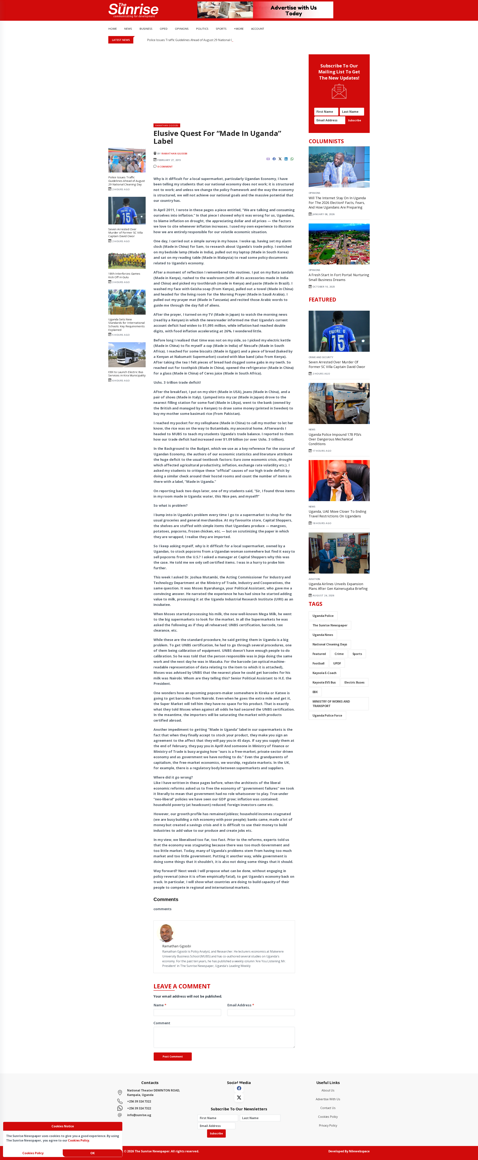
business (145, 28)
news (128, 28)
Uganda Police (323, 616)
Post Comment (173, 1056)
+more (239, 28)
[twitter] (280, 159)
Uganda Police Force (327, 715)
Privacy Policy (328, 1125)
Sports (221, 28)
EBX (315, 692)
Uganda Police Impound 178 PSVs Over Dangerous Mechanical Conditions (335, 439)
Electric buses (354, 682)
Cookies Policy (328, 1117)
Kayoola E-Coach (325, 673)
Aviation (314, 579)
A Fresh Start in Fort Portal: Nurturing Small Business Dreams (339, 277)
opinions (182, 28)
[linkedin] (286, 159)
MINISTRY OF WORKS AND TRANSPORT (331, 703)
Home (112, 28)
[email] (268, 159)
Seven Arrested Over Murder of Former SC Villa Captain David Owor (337, 364)
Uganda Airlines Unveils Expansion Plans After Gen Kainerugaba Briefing (338, 586)
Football (319, 663)
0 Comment (165, 166)
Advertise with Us (328, 1099)
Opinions (314, 193)
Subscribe (354, 120)
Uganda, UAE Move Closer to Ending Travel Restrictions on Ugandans (337, 513)
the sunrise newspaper (330, 625)
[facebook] (274, 159)
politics (202, 28)
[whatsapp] (292, 159)
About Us (328, 1090)
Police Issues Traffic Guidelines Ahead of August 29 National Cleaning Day (198, 40)
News (312, 429)
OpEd (163, 28)
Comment (161, 1023)
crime (339, 654)
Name (159, 1005)
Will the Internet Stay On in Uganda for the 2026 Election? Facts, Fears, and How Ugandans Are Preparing (337, 202)
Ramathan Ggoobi (174, 153)
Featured (319, 654)
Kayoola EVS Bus (324, 682)
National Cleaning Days (330, 644)
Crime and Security (321, 357)
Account (257, 28)
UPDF (337, 663)
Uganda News (323, 635)
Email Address (240, 1005)
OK (92, 1153)
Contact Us (328, 1108)
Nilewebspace (359, 1151)
